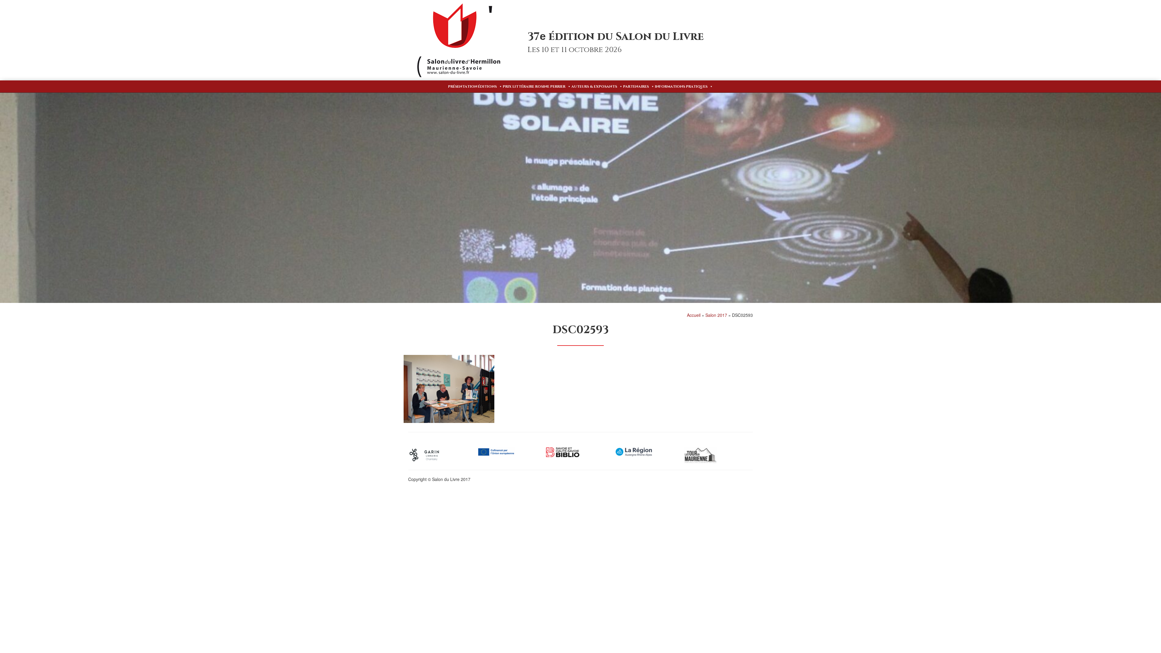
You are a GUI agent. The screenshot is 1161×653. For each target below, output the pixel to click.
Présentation (462, 86)
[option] (442, 455)
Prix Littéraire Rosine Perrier (534, 86)
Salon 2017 (716, 315)
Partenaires (636, 86)
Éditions (487, 86)
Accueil (694, 315)
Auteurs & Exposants (594, 86)
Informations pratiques (681, 86)
